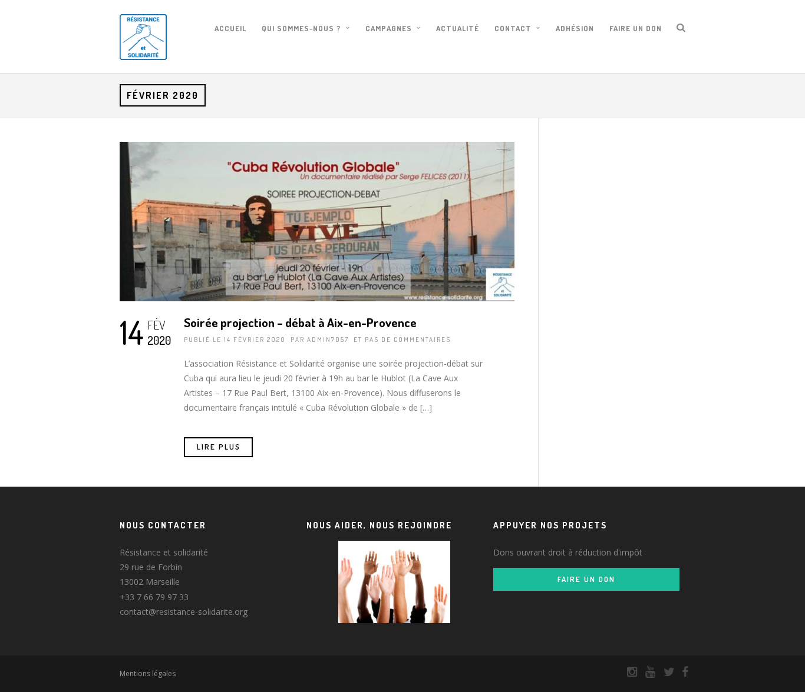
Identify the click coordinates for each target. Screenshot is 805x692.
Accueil (230, 28)
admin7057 (328, 339)
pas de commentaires (408, 339)
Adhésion (575, 28)
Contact (513, 28)
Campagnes (388, 28)
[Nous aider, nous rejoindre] (394, 582)
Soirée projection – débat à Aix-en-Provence (300, 322)
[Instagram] (627, 672)
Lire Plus (218, 446)
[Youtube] (645, 672)
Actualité (457, 28)
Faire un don (635, 28)
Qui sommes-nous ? (301, 28)
